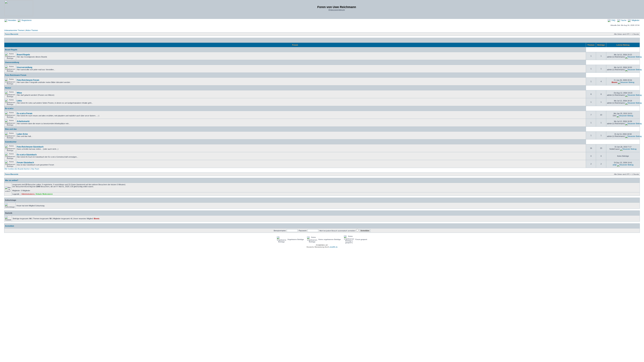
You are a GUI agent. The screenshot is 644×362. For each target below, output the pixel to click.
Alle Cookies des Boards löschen (17, 169)
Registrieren (26, 20)
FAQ (613, 20)
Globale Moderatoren (44, 194)
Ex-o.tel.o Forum (24, 113)
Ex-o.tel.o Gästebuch (27, 155)
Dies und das (11, 129)
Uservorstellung (12, 62)
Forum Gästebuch (25, 162)
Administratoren (28, 194)
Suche (623, 20)
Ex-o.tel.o (9, 108)
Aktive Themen (32, 30)
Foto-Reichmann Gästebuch (30, 147)
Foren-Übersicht (11, 34)
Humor (8, 88)
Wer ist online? (11, 180)
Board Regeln (23, 54)
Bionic (614, 82)
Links (19, 101)
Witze (19, 93)
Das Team (35, 169)
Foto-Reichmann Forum (15, 75)
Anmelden (12, 20)
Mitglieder (635, 20)
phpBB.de (334, 247)
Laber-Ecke (22, 134)
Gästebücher (10, 142)
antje (614, 165)
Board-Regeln (11, 50)
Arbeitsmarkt (23, 121)
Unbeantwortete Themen (14, 30)
